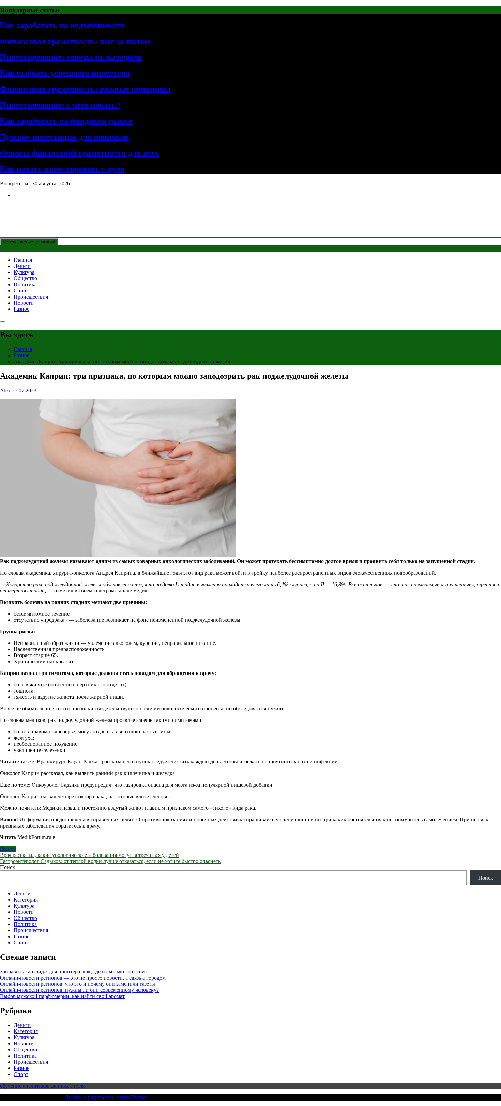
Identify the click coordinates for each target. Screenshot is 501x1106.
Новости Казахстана (50, 212)
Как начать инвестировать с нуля (62, 169)
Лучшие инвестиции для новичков (64, 137)
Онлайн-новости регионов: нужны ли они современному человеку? (79, 990)
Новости (24, 303)
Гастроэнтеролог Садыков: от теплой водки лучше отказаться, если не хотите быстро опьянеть (110, 861)
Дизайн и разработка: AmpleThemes (106, 1097)
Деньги (22, 266)
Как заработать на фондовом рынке (66, 121)
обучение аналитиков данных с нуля (42, 1086)
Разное (21, 309)
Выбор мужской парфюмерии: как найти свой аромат (62, 996)
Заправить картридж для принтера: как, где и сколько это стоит (73, 971)
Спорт (21, 290)
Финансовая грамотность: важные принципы (85, 89)
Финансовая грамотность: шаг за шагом (75, 41)
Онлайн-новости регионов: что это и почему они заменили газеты (77, 984)
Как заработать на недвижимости (62, 25)
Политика (25, 284)
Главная (23, 260)
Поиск (7, 867)
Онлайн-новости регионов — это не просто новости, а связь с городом (83, 978)
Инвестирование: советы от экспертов (71, 56)
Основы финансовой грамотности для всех (79, 153)
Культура (24, 272)
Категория (26, 900)
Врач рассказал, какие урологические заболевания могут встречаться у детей (89, 855)
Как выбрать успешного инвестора (65, 73)
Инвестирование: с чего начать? (60, 105)
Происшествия (31, 297)
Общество (25, 278)
